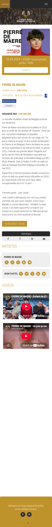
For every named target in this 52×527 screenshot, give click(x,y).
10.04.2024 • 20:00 (15, 223)
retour (5, 4)
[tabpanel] (26, 510)
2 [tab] (24, 523)
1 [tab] (20, 523)
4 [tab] (32, 523)
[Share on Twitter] (20, 238)
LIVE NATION (24, 113)
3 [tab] (28, 523)
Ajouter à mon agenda (29, 95)
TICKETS (26, 70)
